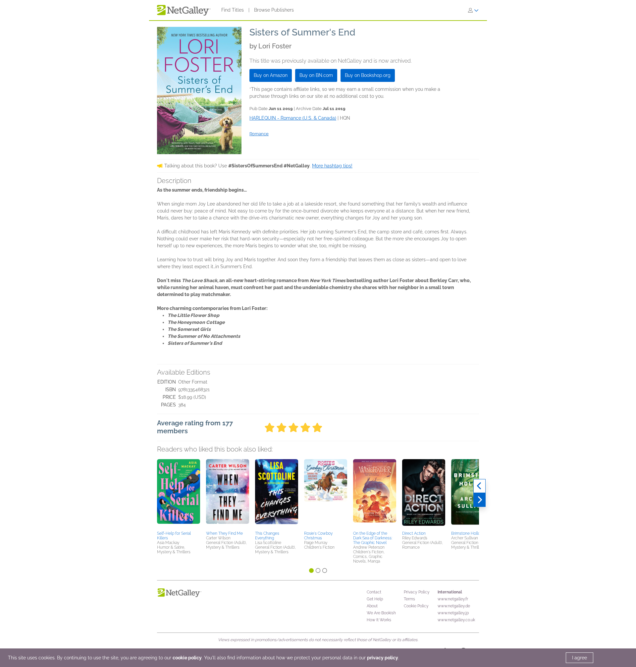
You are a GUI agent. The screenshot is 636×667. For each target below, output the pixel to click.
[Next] (479, 500)
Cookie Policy (416, 606)
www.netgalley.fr (453, 599)
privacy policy (382, 657)
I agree (579, 657)
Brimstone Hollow (467, 533)
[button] (178, 494)
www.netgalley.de (454, 606)
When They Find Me (224, 533)
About (372, 606)
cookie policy (187, 657)
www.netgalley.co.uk (456, 620)
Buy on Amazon (271, 75)
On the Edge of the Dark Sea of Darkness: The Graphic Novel (372, 538)
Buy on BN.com (316, 75)
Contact (374, 592)
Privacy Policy (417, 592)
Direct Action (414, 533)
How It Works (379, 620)
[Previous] (479, 486)
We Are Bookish (381, 613)
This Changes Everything (267, 535)
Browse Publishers (274, 10)
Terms (409, 599)
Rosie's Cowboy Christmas (318, 535)
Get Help (375, 599)
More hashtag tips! (332, 165)
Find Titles (232, 10)
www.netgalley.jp (453, 613)
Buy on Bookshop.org (368, 75)
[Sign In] (473, 10)
